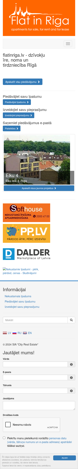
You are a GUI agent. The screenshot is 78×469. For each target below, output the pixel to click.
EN (29, 333)
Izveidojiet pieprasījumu (17, 115)
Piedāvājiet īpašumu (16, 102)
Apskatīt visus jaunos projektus (38, 188)
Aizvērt (65, 457)
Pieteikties (10, 128)
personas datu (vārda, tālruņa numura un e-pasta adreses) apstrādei (39, 440)
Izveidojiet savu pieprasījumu (22, 307)
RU (19, 333)
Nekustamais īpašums (18, 296)
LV (9, 333)
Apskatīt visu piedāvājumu (21, 82)
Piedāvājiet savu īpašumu (20, 301)
